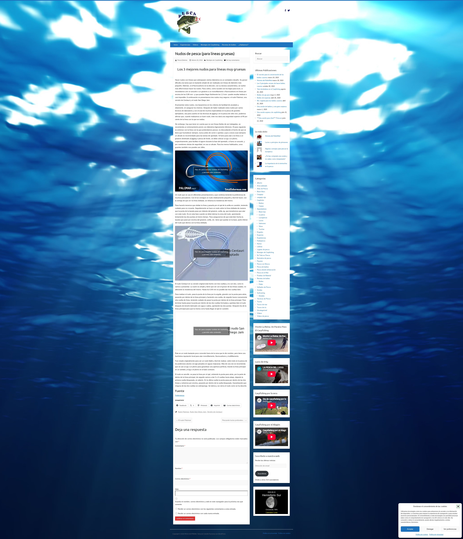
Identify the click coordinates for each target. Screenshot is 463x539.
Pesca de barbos (263, 267)
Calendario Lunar (271, 512)
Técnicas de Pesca (263, 299)
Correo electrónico (182, 479)
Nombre (178, 468)
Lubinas (259, 247)
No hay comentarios (232, 60)
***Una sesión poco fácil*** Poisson (269, 118)
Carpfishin (260, 200)
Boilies (261, 281)
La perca (262, 215)
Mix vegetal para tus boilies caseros (269, 101)
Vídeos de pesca (263, 316)
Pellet (261, 284)
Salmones (262, 223)
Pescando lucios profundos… (234, 420)
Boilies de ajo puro (263, 95)
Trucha (259, 302)
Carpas (261, 206)
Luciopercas (263, 218)
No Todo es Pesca (263, 255)
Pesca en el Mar (262, 273)
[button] (458, 506)
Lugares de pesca (263, 249)
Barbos (261, 203)
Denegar (430, 529)
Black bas (262, 212)
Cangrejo (260, 194)
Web (177, 489)
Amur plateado (262, 186)
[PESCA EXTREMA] (191, 22)
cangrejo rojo (261, 197)
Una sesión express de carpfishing (269, 112)
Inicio (176, 45)
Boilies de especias (264, 98)
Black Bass (261, 191)
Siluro (261, 226)
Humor (259, 244)
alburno (259, 183)
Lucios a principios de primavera (276, 142)
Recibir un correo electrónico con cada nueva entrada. (198, 513)
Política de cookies (422, 534)
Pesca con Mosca (263, 264)
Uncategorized (262, 310)
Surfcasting (261, 293)
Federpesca (179, 395)
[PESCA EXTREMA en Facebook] (285, 10)
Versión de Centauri (214, 412)
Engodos (260, 232)
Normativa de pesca (264, 258)
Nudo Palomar (183, 412)
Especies (260, 235)
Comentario (180, 446)
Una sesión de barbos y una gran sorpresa (271, 106)
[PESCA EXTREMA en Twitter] (288, 10)
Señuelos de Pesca (264, 287)
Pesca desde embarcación (266, 270)
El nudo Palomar (183, 420)
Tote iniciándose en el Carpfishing (268, 89)
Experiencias (185, 45)
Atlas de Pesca (262, 189)
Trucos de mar (262, 304)
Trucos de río (261, 307)
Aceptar (410, 529)
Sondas (259, 290)
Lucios (261, 220)
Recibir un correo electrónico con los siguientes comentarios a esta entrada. (207, 509)
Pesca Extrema (182, 60)
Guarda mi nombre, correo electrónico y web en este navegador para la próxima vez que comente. (209, 503)
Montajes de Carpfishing (210, 45)
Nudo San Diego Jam (198, 412)
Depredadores (262, 209)
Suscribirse (262, 474)
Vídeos (195, 45)
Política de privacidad (436, 534)
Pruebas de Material (264, 275)
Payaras (260, 261)
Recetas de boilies (229, 45)
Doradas (262, 296)
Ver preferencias (450, 529)
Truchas (261, 229)
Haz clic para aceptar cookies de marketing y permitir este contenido (211, 171)
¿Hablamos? (243, 45)
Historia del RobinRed (264, 80)
